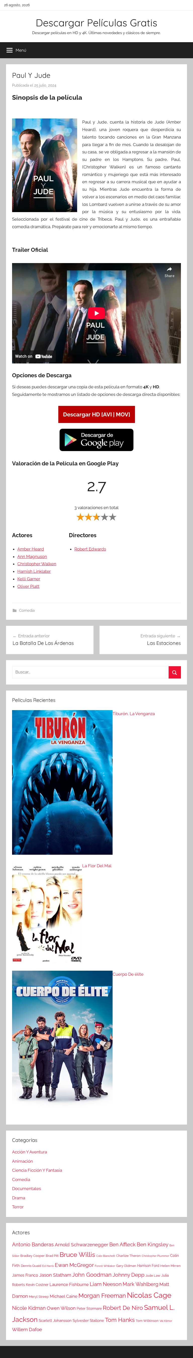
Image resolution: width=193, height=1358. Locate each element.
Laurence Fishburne (69, 1284)
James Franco (25, 1275)
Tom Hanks (120, 1320)
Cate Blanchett (105, 1256)
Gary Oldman (126, 1266)
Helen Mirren (170, 1266)
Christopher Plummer (155, 1256)
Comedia (27, 610)
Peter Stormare (89, 1309)
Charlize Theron (128, 1256)
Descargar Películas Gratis (96, 22)
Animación (22, 1161)
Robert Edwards (90, 548)
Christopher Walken (36, 563)
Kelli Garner (28, 578)
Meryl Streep (39, 1297)
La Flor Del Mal (97, 865)
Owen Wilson (61, 1308)
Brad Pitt (52, 1256)
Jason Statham (55, 1275)
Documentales (26, 1188)
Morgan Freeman (102, 1295)
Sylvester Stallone (88, 1320)
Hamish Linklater (34, 571)
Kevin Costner (37, 1285)
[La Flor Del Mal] (47, 914)
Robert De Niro (123, 1308)
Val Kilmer (166, 1321)
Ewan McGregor (74, 1265)
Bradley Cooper (32, 1256)
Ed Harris (48, 1265)
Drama (18, 1197)
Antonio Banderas (33, 1245)
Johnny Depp (128, 1275)
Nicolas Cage (149, 1295)
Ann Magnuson (32, 556)
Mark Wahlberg (140, 1284)
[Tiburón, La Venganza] (62, 783)
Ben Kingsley (152, 1245)
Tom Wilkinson (147, 1321)
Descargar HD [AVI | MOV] (96, 414)
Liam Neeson (106, 1284)
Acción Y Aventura (29, 1151)
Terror (18, 1206)
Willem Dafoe (27, 1329)
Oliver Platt (28, 586)
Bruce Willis (77, 1254)
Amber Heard (30, 548)
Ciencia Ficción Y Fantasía (37, 1170)
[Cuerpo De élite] (62, 1045)
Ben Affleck (122, 1245)
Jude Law (153, 1275)
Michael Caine (63, 1296)
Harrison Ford (148, 1266)
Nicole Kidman (29, 1308)
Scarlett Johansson (55, 1320)
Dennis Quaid (31, 1266)
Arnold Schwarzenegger (81, 1244)
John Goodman (92, 1274)
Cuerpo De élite (128, 974)
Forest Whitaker (105, 1265)
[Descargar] (96, 450)
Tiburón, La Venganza (134, 713)
